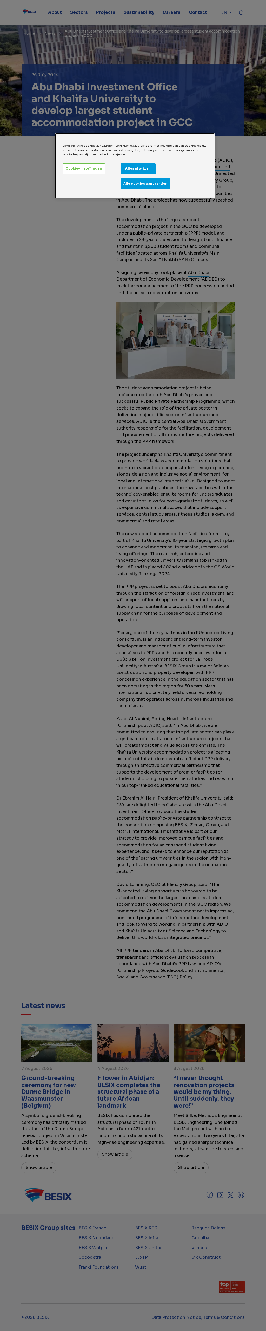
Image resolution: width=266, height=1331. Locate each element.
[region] (135, 165)
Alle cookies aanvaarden (145, 183)
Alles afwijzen (138, 168)
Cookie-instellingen (84, 168)
